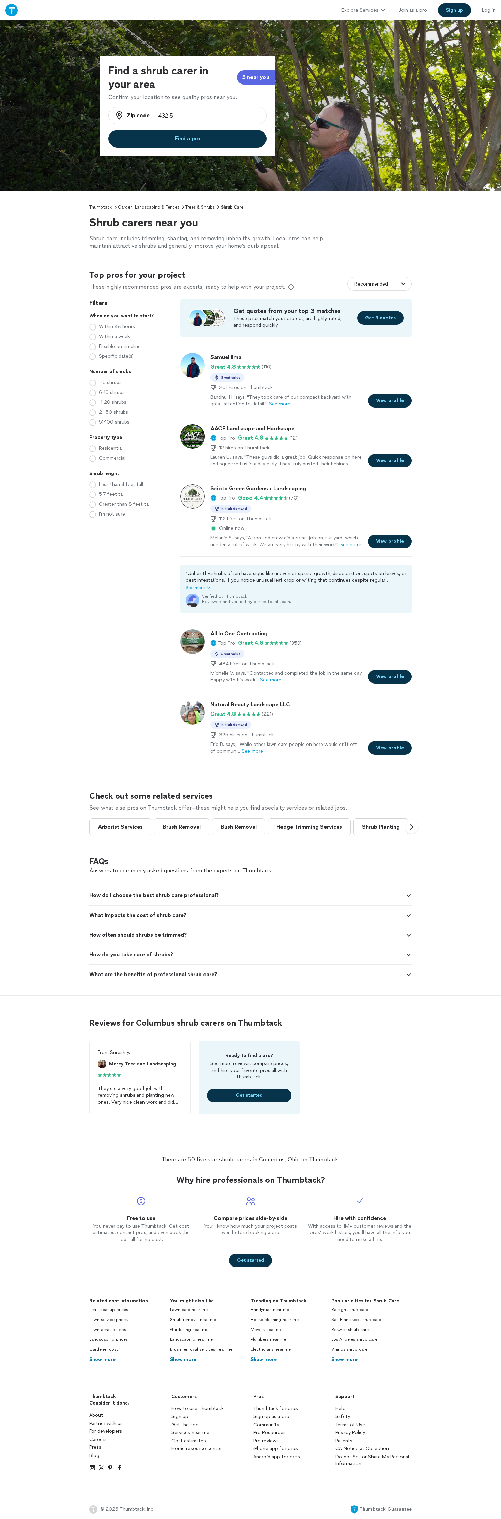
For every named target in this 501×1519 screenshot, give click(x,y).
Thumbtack (100, 207)
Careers (98, 1439)
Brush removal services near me (201, 1349)
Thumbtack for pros (275, 1408)
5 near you (255, 77)
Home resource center (196, 1449)
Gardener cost (103, 1349)
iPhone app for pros (275, 1449)
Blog (94, 1455)
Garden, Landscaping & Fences (148, 207)
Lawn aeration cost (108, 1329)
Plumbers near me (268, 1339)
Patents (343, 1441)
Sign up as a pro (271, 1417)
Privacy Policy (350, 1433)
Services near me (190, 1433)
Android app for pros (276, 1457)
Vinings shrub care (349, 1349)
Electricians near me (270, 1349)
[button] (222, 438)
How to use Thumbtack (197, 1408)
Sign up (179, 1417)
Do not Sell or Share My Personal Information (372, 1460)
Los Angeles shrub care (354, 1339)
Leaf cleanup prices (108, 1309)
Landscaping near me (191, 1339)
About (96, 1415)
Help (340, 1408)
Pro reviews (266, 1441)
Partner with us (106, 1423)
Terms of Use (350, 1425)
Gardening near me (189, 1329)
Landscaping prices (108, 1339)
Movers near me (266, 1329)
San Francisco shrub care (356, 1319)
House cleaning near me (274, 1319)
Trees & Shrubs (200, 207)
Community (266, 1425)
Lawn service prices (108, 1319)
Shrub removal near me (193, 1319)
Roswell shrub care (350, 1329)
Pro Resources (269, 1433)
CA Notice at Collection (362, 1449)
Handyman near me (269, 1309)
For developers (105, 1431)
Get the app (185, 1425)
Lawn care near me (189, 1309)
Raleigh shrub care (349, 1309)
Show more (102, 1359)
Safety (342, 1417)
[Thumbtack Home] (11, 10)
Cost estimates (188, 1441)
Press (95, 1447)
